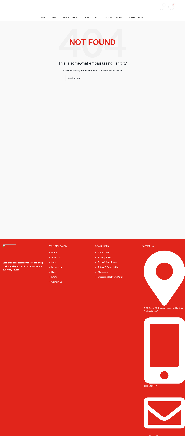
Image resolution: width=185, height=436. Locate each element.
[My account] (148, 7)
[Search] (153, 7)
